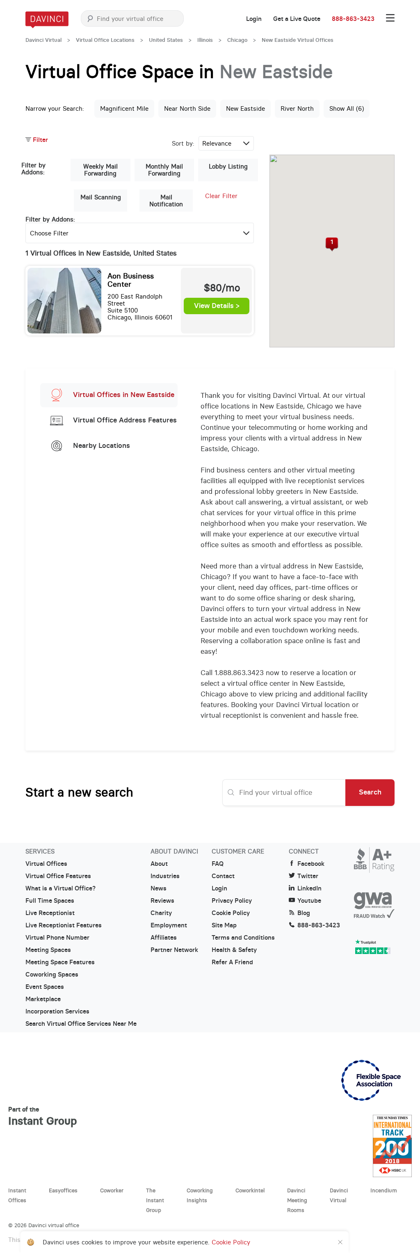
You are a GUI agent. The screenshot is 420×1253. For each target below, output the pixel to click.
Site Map (224, 925)
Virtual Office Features (58, 876)
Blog (303, 913)
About (159, 863)
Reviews (162, 900)
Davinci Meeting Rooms (297, 1200)
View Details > (217, 306)
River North (297, 108)
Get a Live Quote (296, 19)
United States (166, 40)
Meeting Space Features (60, 962)
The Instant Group (155, 1200)
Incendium (383, 1190)
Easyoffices (63, 1190)
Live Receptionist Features (63, 925)
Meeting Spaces (48, 950)
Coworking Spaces (51, 974)
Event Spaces (44, 987)
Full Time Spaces (49, 900)
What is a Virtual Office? (60, 888)
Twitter (307, 876)
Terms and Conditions (243, 937)
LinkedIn (309, 888)
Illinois (205, 40)
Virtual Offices (46, 863)
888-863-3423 (353, 19)
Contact (223, 876)
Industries (165, 876)
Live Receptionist (50, 913)
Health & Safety (234, 950)
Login (254, 19)
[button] (332, 244)
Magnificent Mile (124, 108)
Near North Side (187, 108)
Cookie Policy (231, 913)
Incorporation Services (57, 1011)
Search (370, 792)
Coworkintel (250, 1190)
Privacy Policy (232, 900)
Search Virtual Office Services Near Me (81, 1023)
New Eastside (245, 108)
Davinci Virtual (43, 40)
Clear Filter (221, 196)
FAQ (218, 863)
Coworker (111, 1190)
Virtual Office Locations (105, 40)
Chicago (237, 40)
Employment (169, 925)
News (159, 888)
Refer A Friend (232, 962)
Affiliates (164, 937)
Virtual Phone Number (57, 937)
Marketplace (43, 999)
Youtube (309, 900)
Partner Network (174, 950)
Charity (161, 913)
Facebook (310, 863)
